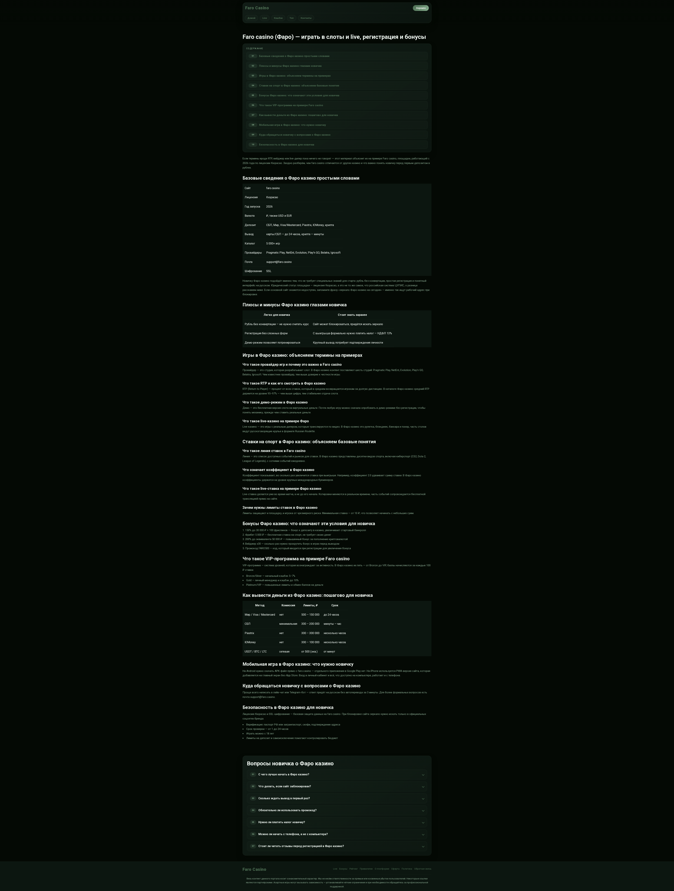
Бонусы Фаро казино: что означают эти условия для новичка (299, 95)
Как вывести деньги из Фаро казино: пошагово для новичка (298, 115)
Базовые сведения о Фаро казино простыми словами (294, 56)
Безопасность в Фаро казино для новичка (286, 144)
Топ (292, 18)
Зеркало (421, 8)
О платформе (382, 868)
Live (264, 18)
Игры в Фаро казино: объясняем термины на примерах (295, 75)
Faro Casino (257, 7)
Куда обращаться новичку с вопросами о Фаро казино (295, 134)
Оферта (395, 868)
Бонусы (343, 868)
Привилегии (366, 868)
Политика (407, 868)
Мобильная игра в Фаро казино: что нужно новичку (292, 125)
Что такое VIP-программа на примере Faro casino (291, 105)
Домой (251, 18)
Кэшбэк (278, 18)
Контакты (306, 18)
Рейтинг (353, 868)
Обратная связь (422, 868)
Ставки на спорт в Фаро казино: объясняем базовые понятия (299, 85)
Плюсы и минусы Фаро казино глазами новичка (290, 65)
